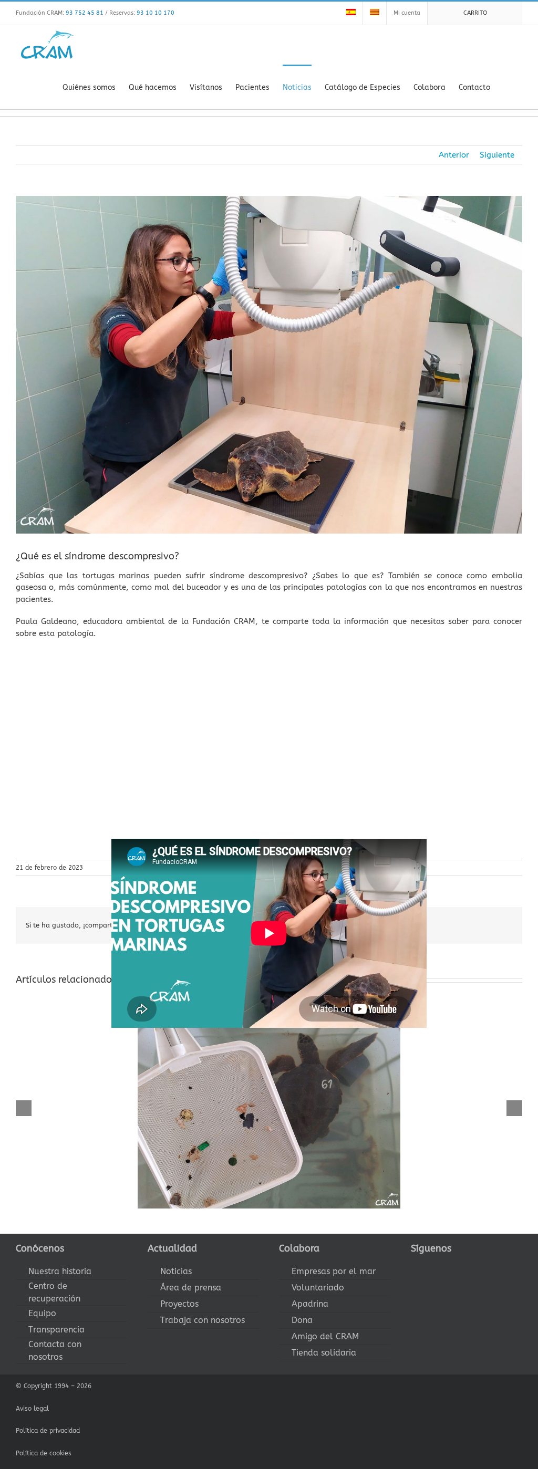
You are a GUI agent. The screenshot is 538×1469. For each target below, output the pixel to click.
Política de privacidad (48, 1430)
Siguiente (497, 155)
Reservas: (141, 12)
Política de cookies (43, 1453)
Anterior (454, 155)
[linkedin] (481, 1268)
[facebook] (414, 1268)
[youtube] (464, 1268)
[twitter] (431, 1268)
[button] (506, 87)
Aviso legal (32, 1408)
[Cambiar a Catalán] (374, 13)
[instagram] (447, 1268)
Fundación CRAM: (60, 12)
